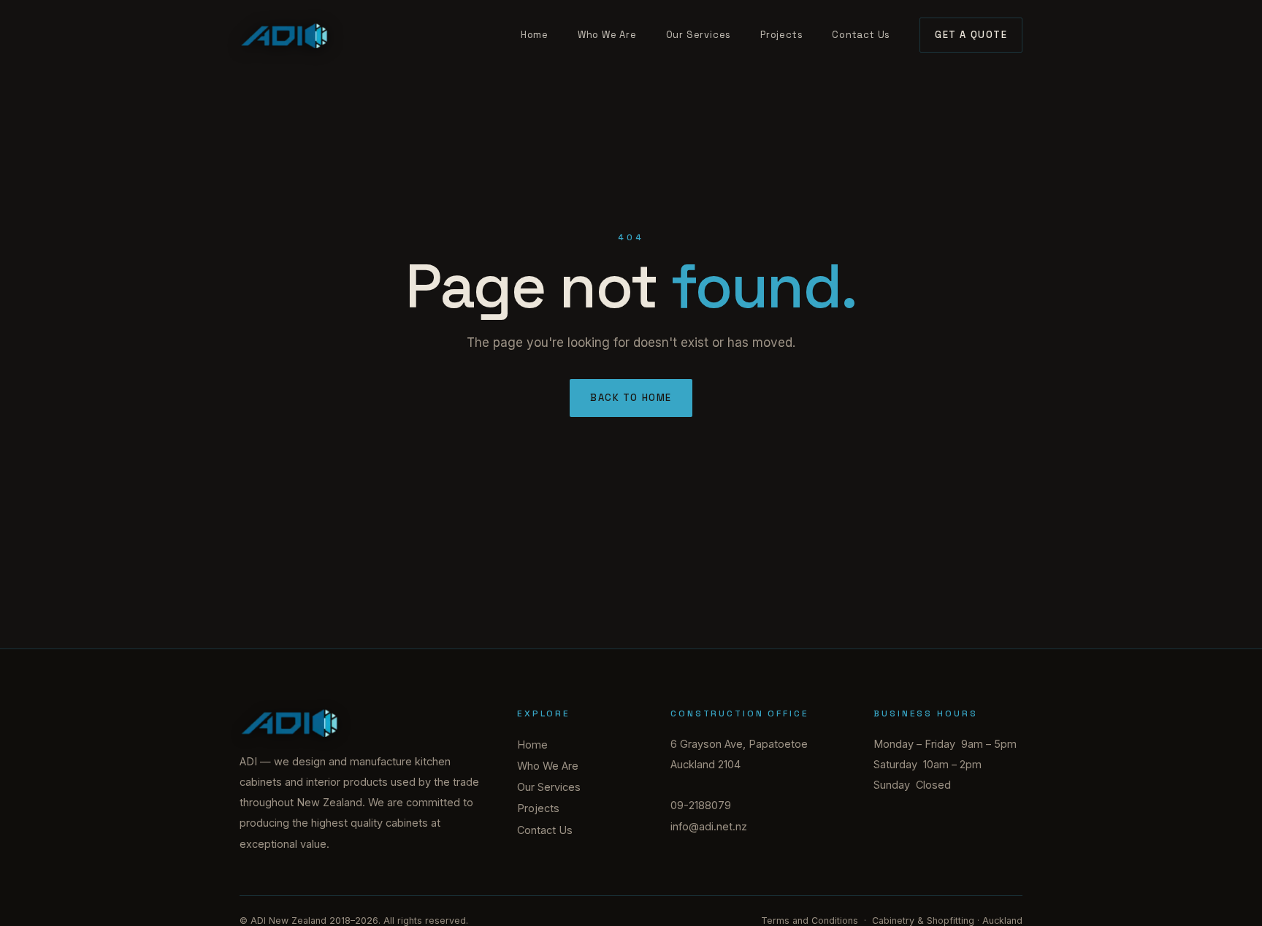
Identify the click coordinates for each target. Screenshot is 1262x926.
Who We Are (607, 34)
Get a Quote (971, 34)
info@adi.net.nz (708, 826)
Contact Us (861, 34)
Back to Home (631, 397)
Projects (781, 34)
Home (534, 34)
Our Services (698, 34)
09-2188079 (700, 805)
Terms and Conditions (809, 920)
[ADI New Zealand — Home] (284, 35)
